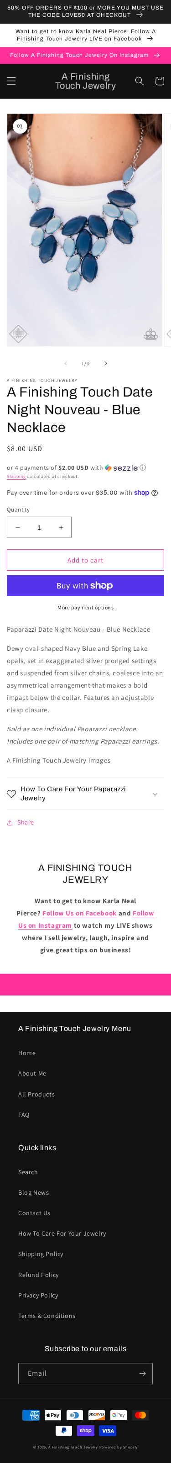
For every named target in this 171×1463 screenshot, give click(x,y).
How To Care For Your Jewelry (62, 1233)
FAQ (24, 1115)
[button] (11, 81)
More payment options (85, 607)
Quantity (18, 509)
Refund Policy (38, 1275)
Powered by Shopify (118, 1446)
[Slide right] (106, 363)
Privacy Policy (38, 1295)
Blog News (33, 1192)
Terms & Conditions (47, 1316)
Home (27, 1053)
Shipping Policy (40, 1254)
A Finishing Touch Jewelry (73, 1446)
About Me (32, 1073)
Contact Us (34, 1213)
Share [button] (25, 822)
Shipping (16, 476)
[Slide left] (66, 363)
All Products (36, 1094)
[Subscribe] (142, 1373)
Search (28, 1172)
